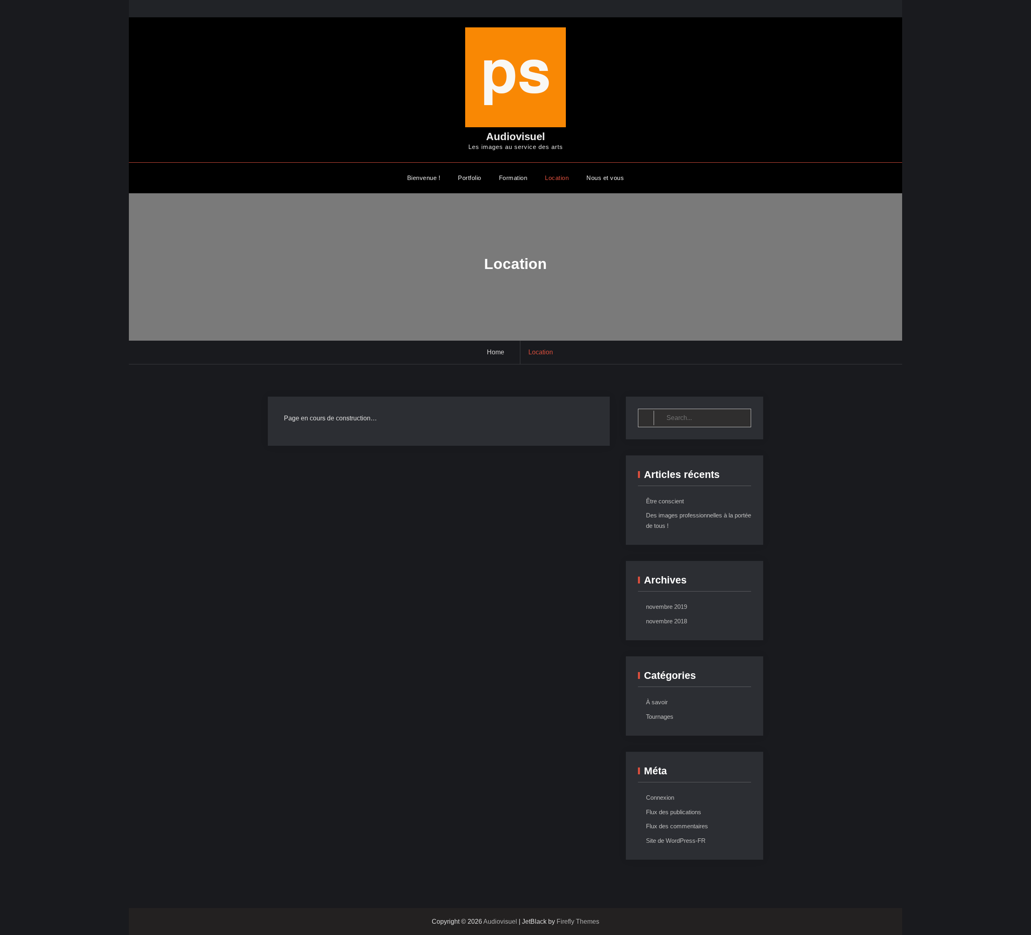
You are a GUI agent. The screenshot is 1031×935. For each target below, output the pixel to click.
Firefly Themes (578, 921)
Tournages (659, 716)
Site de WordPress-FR (676, 840)
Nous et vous (605, 177)
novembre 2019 (666, 606)
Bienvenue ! (424, 177)
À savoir (657, 702)
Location (557, 177)
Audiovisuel (515, 136)
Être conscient (665, 501)
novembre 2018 (666, 621)
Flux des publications (673, 812)
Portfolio (469, 177)
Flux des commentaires (677, 826)
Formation (513, 177)
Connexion (660, 797)
